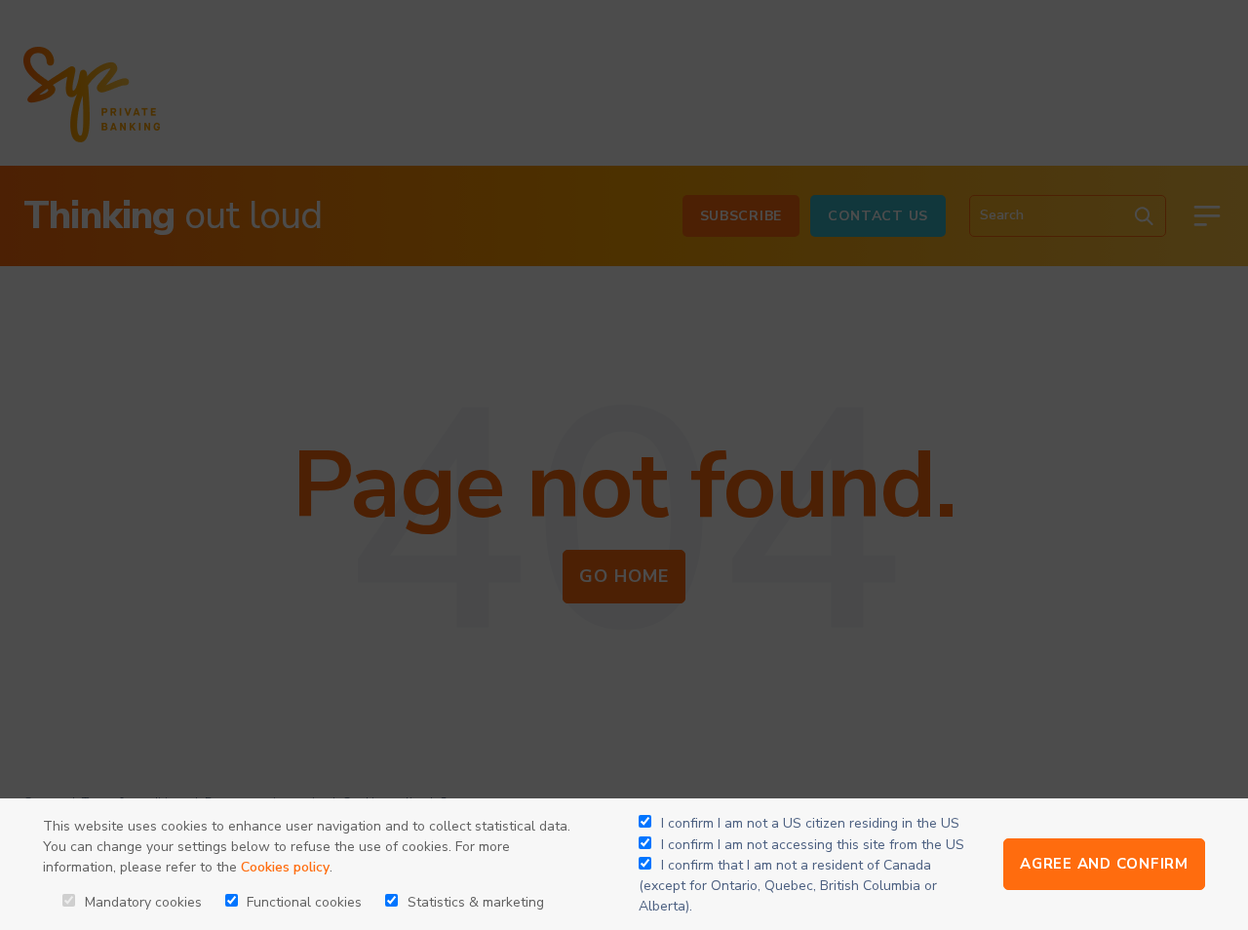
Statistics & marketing (474, 902)
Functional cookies (302, 902)
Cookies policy (285, 867)
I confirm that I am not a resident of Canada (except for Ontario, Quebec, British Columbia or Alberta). (788, 885)
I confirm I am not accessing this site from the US (812, 844)
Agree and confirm (1104, 863)
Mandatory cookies (141, 902)
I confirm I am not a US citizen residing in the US (810, 823)
